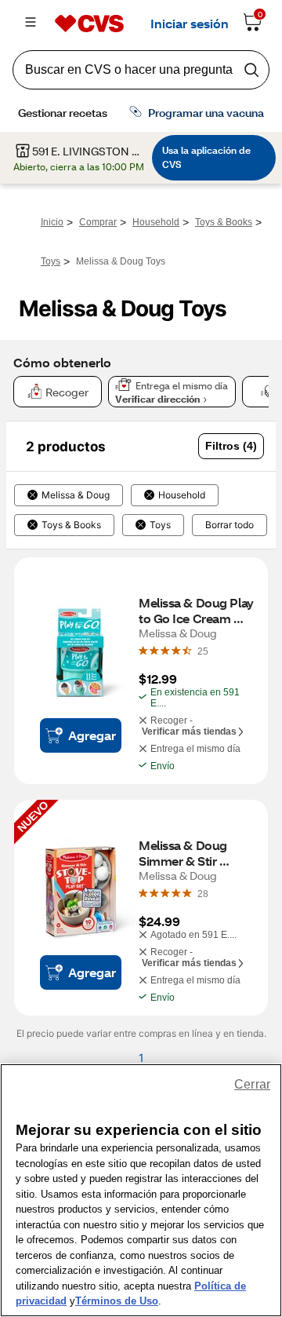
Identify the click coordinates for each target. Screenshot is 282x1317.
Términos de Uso (116, 1301)
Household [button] (181, 495)
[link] (202, 650)
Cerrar (252, 1084)
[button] (231, 446)
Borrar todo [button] (229, 525)
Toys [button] (160, 525)
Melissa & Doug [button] (76, 495)
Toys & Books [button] (71, 525)
